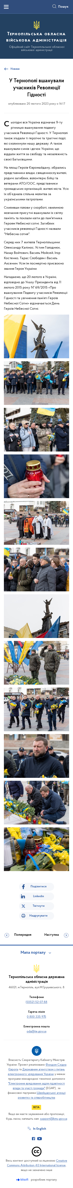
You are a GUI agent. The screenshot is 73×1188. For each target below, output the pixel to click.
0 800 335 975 (36, 1016)
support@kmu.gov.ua (53, 1118)
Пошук (63, 7)
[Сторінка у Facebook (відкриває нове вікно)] (33, 1138)
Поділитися (39, 886)
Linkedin (38, 896)
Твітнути (39, 906)
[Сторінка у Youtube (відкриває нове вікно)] (39, 1138)
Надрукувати (38, 915)
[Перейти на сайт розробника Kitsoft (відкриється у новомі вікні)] (22, 1179)
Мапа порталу (33, 953)
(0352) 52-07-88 (36, 1002)
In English (39, 1128)
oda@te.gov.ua (36, 1031)
